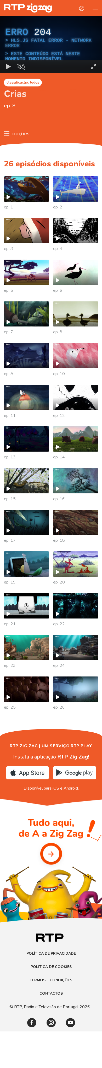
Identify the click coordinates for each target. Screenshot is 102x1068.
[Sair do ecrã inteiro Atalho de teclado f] (93, 1061)
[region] (51, 534)
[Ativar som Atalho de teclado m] (21, 1061)
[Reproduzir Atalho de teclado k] (8, 1061)
